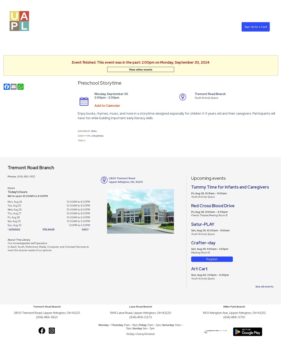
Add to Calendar (107, 106)
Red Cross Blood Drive (213, 206)
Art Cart (199, 269)
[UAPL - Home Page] (19, 21)
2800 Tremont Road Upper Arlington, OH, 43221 (126, 180)
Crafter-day (203, 243)
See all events (264, 286)
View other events (140, 69)
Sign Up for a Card (255, 26)
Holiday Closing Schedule (140, 334)
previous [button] (14, 229)
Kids (94, 131)
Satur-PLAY (202, 224)
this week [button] (48, 229)
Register (212, 259)
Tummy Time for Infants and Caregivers (230, 187)
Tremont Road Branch (210, 94)
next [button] (85, 229)
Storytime (97, 135)
